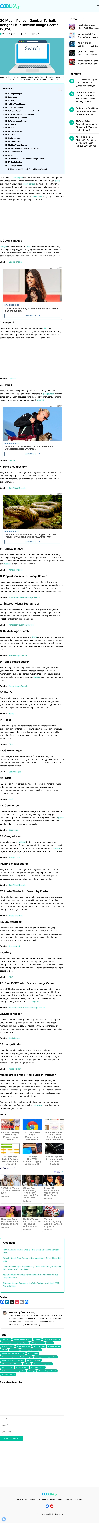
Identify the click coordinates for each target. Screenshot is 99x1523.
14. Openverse (14, 138)
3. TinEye (12, 101)
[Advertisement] (32, 221)
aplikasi (22, 842)
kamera (57, 848)
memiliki (7, 564)
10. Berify (12, 124)
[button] (93, 6)
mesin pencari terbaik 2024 (13, 1353)
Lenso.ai (12, 378)
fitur (28, 246)
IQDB (11, 799)
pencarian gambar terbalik (13, 1360)
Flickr (11, 744)
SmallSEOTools (38, 1367)
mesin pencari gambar (32, 1350)
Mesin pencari (29, 184)
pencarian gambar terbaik (46, 1357)
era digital (18, 177)
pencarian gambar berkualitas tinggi (17, 1357)
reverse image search (43, 1364)
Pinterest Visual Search (12, 1364)
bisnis (57, 181)
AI (45, 328)
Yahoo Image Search (18, 686)
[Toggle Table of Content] (58, 89)
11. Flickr (11, 128)
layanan (36, 677)
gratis (61, 817)
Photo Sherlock (16, 915)
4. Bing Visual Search (17, 104)
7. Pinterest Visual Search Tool (21, 114)
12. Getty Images (15, 131)
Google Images (15, 262)
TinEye (12, 460)
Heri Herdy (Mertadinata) (12, 34)
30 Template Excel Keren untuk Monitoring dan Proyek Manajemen (87, 111)
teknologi (38, 1105)
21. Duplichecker (15, 162)
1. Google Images (15, 94)
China (34, 637)
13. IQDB (11, 135)
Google (3, 246)
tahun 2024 (37, 196)
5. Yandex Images (15, 107)
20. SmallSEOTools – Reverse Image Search (26, 159)
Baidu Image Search (18, 655)
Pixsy (11, 977)
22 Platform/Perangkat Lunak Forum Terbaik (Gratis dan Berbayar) (86, 82)
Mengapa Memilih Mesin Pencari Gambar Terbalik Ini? (30, 169)
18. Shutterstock (15, 152)
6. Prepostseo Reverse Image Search (23, 111)
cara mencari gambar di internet (15, 1343)
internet (40, 400)
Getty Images (15, 772)
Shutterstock (14, 946)
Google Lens (14, 857)
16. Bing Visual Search (17, 145)
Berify (11, 713)
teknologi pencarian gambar (14, 1371)
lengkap (35, 1001)
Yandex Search (9, 1374)
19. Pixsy (11, 155)
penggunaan (48, 393)
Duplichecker (38, 1343)
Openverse (33, 1353)
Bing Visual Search (17, 488)
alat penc (6, 1339)
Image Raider (15, 1069)
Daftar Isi (8, 88)
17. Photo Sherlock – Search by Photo (23, 148)
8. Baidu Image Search (17, 118)
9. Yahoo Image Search (17, 121)
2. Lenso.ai (12, 97)
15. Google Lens (14, 141)
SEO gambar (8, 1367)
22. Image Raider (15, 165)
